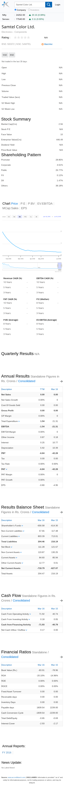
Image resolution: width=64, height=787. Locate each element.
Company (21, 10)
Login (57, 4)
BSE (12, 55)
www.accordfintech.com (16, 777)
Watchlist (48, 44)
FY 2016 (6, 752)
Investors (35, 10)
